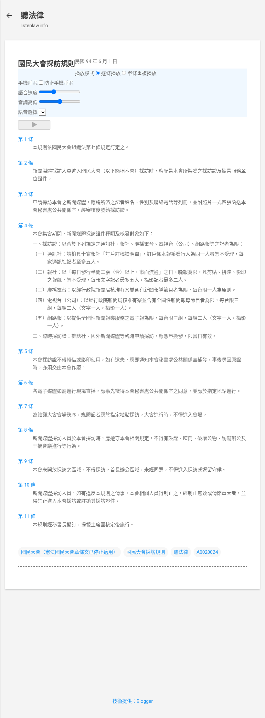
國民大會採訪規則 (145, 552)
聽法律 (32, 15)
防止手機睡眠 (58, 83)
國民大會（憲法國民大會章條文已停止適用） (69, 552)
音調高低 (27, 102)
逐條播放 (111, 73)
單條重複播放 (141, 73)
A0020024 (207, 552)
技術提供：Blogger (132, 701)
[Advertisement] (132, 640)
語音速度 (27, 93)
